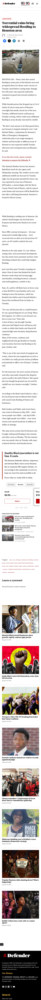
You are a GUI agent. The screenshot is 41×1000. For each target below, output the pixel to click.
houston (11, 566)
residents (10, 569)
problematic (30, 566)
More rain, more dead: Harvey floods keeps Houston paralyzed (25, 527)
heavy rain (5, 566)
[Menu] (33, 3)
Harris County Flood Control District (23, 563)
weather (4, 572)
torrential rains (26, 569)
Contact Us (5, 996)
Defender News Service (16, 35)
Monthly (20, 484)
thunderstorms (18, 569)
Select (20, 501)
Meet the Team (7, 992)
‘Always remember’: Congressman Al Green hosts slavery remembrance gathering (18, 799)
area (10, 560)
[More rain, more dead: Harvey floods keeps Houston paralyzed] (8, 528)
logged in (11, 586)
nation (24, 566)
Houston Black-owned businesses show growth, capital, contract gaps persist (17, 636)
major (20, 566)
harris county (9, 563)
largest (16, 566)
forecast (36, 560)
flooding (30, 560)
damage (18, 560)
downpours (24, 560)
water (32, 569)
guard (3, 563)
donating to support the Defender (15, 160)
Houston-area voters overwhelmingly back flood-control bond (25, 537)
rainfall (37, 566)
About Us (6, 988)
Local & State (7, 18)
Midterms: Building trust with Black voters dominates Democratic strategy (19, 840)
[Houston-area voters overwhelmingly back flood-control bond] (8, 538)
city (14, 560)
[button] (20, 159)
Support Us (25, 4)
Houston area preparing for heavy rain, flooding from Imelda (24, 518)
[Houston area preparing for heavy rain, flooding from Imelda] (8, 519)
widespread (11, 572)
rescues (5, 569)
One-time (11, 484)
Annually (30, 484)
